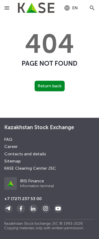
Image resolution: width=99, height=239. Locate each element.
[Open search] (92, 8)
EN (75, 7)
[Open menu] (7, 8)
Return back (50, 85)
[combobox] (71, 8)
